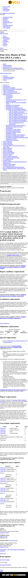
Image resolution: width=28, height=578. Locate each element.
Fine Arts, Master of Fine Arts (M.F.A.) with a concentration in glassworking (18, 119)
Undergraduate (6, 38)
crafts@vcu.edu (3, 536)
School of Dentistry (7, 143)
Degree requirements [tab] (8, 78)
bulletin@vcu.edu (4, 547)
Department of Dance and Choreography (15, 125)
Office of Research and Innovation (11, 157)
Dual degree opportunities (9, 87)
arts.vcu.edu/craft (13, 540)
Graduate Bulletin (7, 65)
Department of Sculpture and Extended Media (17, 137)
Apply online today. (4, 323)
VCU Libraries (6, 27)
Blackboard (5, 18)
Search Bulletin (3, 30)
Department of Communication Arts (14, 108)
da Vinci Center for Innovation (10, 156)
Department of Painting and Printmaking (15, 134)
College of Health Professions (10, 91)
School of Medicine (7, 148)
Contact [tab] (5, 80)
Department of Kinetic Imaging (13, 132)
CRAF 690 (3, 433)
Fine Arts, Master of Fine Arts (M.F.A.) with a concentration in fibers (18, 114)
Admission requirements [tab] (8, 77)
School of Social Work (8, 153)
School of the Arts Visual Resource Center (16, 99)
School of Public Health (8, 152)
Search (1, 48)
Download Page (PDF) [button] (5, 565)
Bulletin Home (6, 9)
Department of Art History (12, 106)
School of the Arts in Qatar (12, 140)
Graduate (5, 40)
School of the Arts (7, 66)
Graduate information (11, 101)
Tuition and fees (7, 26)
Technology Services (8, 25)
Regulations (6, 37)
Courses (5, 42)
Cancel (1, 570)
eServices (5, 19)
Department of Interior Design (13, 130)
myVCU (5, 23)
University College (7, 155)
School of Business (7, 141)
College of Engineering (8, 90)
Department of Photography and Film (15, 136)
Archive (5, 45)
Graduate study (6, 86)
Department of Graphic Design (13, 129)
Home (4, 36)
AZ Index (5, 8)
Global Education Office (9, 165)
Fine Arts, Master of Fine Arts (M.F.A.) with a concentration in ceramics (18, 111)
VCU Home (6, 10)
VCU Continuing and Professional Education (13, 167)
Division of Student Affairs (9, 164)
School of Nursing (7, 149)
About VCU (6, 85)
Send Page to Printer (5, 559)
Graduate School (7, 160)
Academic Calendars (8, 17)
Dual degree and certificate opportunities (12, 89)
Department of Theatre (11, 138)
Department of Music (11, 133)
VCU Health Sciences (8, 159)
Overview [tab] (5, 76)
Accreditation (9, 97)
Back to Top (3, 553)
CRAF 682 (3, 431)
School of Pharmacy (8, 151)
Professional (6, 41)
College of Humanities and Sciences (11, 93)
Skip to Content (6, 6)
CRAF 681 (3, 430)
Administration (9, 95)
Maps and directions (7, 22)
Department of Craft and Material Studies (12, 68)
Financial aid (6, 21)
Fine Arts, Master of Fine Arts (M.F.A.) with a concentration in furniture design (18, 116)
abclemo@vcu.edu (4, 532)
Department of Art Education (13, 105)
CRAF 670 (3, 428)
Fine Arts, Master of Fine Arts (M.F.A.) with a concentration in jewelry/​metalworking (18, 123)
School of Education (8, 144)
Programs (5, 44)
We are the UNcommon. (14, 575)
